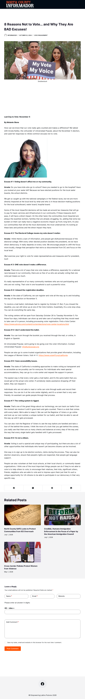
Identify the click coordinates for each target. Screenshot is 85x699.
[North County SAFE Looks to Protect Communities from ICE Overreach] (22, 515)
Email (35, 596)
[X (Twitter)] (33, 488)
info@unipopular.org (30, 347)
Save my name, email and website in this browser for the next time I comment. (34, 642)
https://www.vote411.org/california (53, 355)
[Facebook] (13, 488)
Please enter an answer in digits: (17, 603)
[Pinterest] (52, 488)
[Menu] (80, 4)
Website (61, 596)
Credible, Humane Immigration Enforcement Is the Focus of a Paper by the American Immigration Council (61, 531)
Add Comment (12, 622)
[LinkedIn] (71, 488)
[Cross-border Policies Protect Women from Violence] (22, 552)
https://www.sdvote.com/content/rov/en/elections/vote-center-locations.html (36, 324)
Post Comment (13, 649)
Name (9, 596)
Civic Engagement (41, 35)
